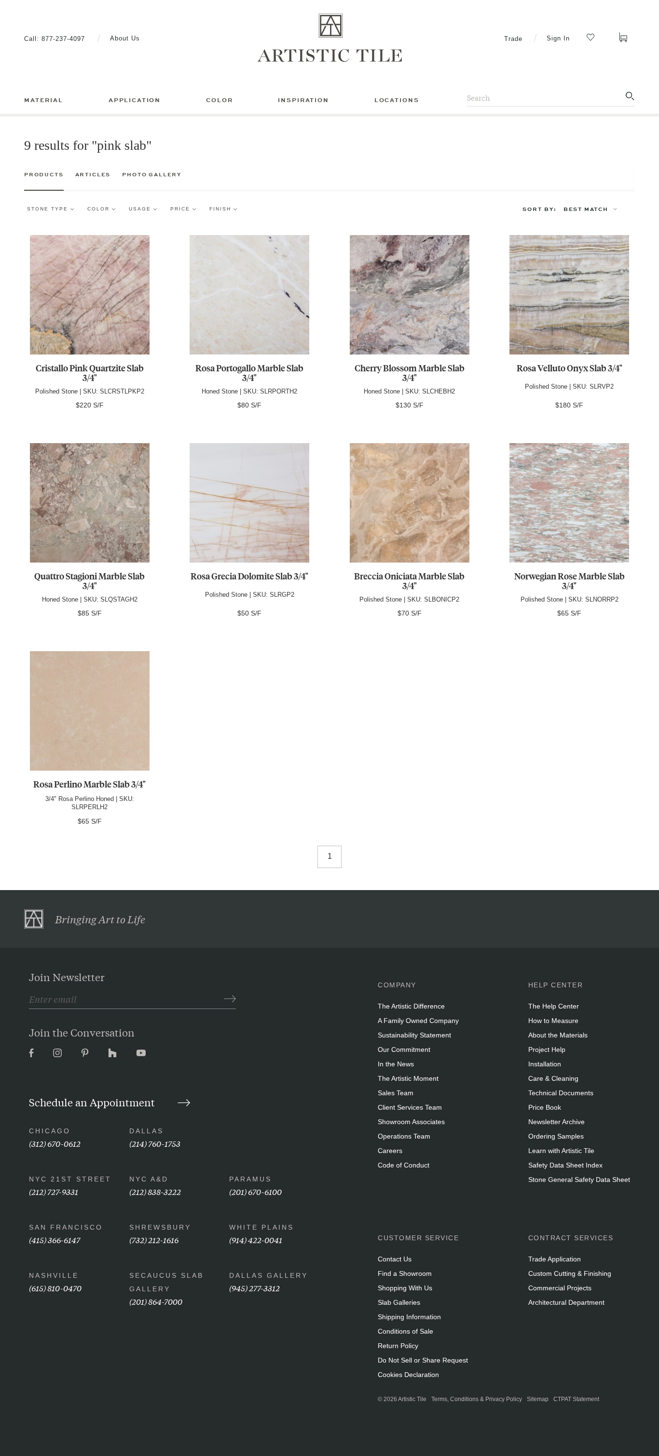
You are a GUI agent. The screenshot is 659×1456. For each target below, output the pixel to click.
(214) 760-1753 (154, 1143)
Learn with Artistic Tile (561, 1150)
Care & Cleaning (553, 1078)
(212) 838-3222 (155, 1191)
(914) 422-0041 (255, 1239)
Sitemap (538, 1399)
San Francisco (66, 1227)
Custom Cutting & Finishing (569, 1273)
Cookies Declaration (408, 1374)
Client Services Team (410, 1107)
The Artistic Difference (411, 1006)
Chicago (49, 1131)
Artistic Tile (412, 1399)
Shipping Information (409, 1317)
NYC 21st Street (70, 1179)
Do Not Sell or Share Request (423, 1360)
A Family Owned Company (418, 1020)
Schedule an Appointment (93, 1102)
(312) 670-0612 (55, 1143)
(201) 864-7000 (155, 1301)
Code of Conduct (403, 1165)
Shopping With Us (405, 1288)
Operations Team (404, 1136)
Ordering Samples (556, 1136)
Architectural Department (566, 1302)
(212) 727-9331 (53, 1191)
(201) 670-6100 (255, 1191)
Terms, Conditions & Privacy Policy (476, 1399)
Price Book (544, 1107)
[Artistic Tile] (329, 38)
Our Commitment (404, 1049)
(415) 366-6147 (54, 1239)
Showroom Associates (411, 1122)
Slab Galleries (399, 1302)
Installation (544, 1064)
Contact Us (395, 1259)
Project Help (546, 1049)
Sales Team (395, 1093)
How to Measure (553, 1020)
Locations (396, 100)
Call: (54, 38)
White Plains (261, 1227)
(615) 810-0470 (55, 1287)
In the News (396, 1064)
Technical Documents (560, 1093)
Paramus (250, 1179)
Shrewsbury (160, 1227)
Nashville (54, 1275)
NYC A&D (148, 1179)
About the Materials (558, 1035)
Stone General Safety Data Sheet (579, 1179)
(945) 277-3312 (254, 1287)
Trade (513, 38)
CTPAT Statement (576, 1399)
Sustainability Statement (414, 1035)
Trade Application (554, 1259)
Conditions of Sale (405, 1331)
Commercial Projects (559, 1288)
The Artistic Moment (408, 1078)
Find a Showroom (405, 1273)
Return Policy (398, 1346)
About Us (125, 38)
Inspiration (303, 100)
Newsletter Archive (556, 1122)
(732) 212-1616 (153, 1239)
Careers (390, 1150)
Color (219, 100)
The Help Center (553, 1006)
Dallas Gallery (268, 1275)
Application (135, 100)
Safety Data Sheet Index (565, 1165)
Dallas (146, 1131)
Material (43, 100)
